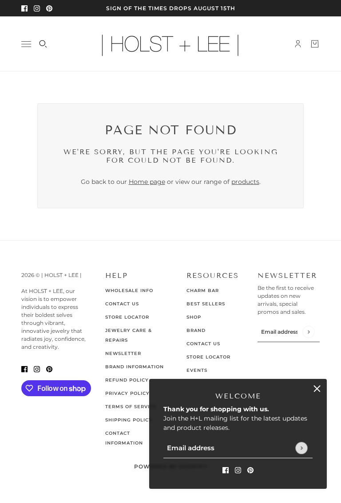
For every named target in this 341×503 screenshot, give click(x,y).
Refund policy (127, 380)
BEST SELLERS (205, 304)
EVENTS (196, 370)
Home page (147, 182)
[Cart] (315, 44)
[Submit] (301, 448)
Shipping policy (128, 420)
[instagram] (37, 8)
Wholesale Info (129, 290)
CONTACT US (203, 344)
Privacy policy (127, 393)
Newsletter (123, 353)
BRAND (196, 330)
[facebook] (24, 8)
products (245, 182)
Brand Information (134, 367)
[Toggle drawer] (26, 44)
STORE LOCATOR (208, 357)
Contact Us (122, 304)
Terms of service (131, 406)
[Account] (298, 44)
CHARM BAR (202, 290)
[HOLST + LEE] (170, 44)
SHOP (193, 317)
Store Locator (127, 317)
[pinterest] (49, 8)
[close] (317, 388)
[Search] (43, 44)
